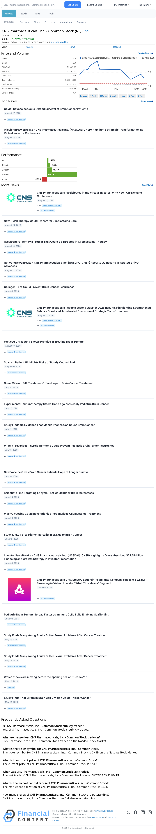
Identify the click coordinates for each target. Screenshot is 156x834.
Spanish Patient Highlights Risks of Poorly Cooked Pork (40, 362)
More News (146, 101)
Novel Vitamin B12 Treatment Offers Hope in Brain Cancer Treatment (48, 383)
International (66, 22)
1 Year (123, 96)
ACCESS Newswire (47, 210)
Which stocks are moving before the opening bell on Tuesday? (46, 677)
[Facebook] (135, 816)
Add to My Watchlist (59, 42)
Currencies (49, 22)
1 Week (93, 96)
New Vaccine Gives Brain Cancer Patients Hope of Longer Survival (46, 472)
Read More (147, 185)
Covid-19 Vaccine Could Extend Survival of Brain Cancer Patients (46, 108)
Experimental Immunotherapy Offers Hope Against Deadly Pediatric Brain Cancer (56, 404)
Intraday (83, 96)
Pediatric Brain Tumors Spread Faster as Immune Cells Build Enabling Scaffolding (56, 614)
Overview (24, 22)
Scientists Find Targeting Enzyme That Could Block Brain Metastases (49, 492)
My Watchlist (120, 4)
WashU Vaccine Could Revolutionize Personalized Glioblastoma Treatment (52, 513)
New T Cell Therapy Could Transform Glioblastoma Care (40, 220)
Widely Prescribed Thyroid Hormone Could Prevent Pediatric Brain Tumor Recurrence (59, 445)
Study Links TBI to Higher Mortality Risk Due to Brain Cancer (43, 534)
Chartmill (11, 687)
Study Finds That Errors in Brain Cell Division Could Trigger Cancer (47, 697)
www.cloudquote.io (104, 810)
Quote (29, 46)
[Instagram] (150, 816)
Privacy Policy (96, 817)
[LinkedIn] (143, 816)
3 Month (113, 96)
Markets (9, 13)
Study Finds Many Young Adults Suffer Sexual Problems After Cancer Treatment (56, 635)
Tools (51, 13)
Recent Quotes (94, 4)
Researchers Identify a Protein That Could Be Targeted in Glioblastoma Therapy (55, 241)
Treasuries (82, 22)
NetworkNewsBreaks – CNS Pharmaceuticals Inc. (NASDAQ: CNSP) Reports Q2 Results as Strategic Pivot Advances (71, 264)
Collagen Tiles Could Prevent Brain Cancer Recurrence (39, 286)
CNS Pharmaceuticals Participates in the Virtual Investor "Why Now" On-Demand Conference (89, 194)
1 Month (103, 96)
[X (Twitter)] (128, 816)
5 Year (140, 96)
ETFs (37, 13)
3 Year (132, 96)
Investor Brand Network (16, 119)
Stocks (24, 13)
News (37, 22)
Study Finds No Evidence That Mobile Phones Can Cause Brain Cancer (49, 424)
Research (117, 46)
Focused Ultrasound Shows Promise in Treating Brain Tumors (44, 341)
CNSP (86, 30)
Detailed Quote (145, 53)
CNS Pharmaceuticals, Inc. (52, 205)
